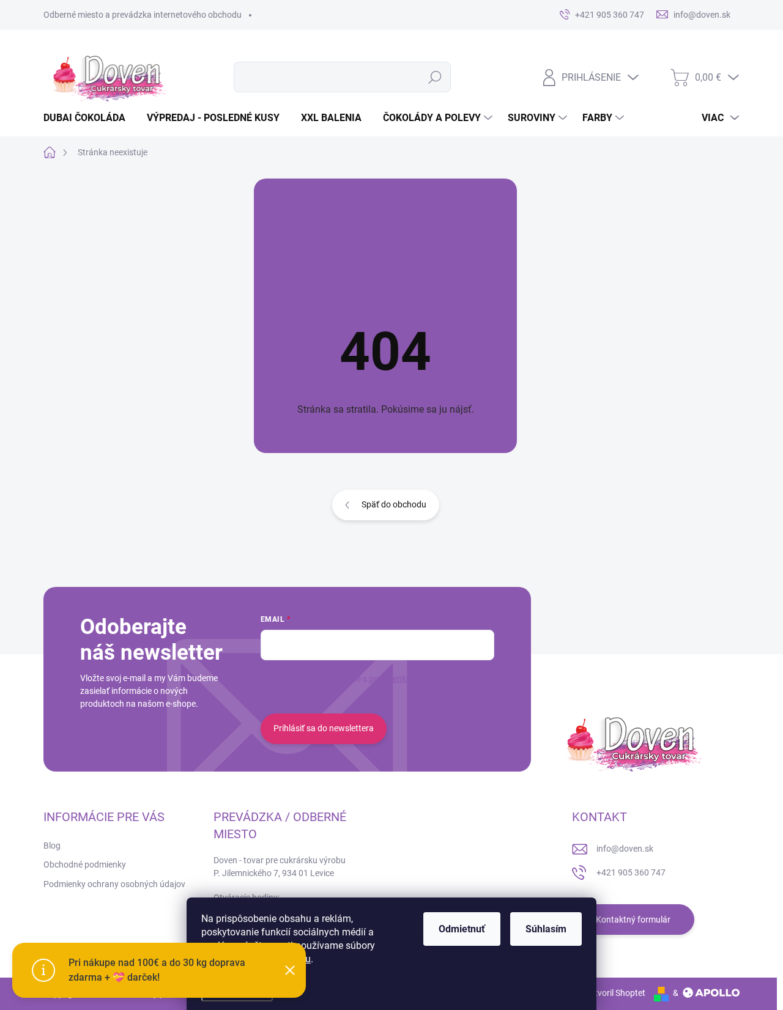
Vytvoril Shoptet (615, 993)
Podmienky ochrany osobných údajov (114, 884)
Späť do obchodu (394, 504)
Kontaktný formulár (633, 919)
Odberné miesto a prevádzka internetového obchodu (142, 15)
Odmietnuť (462, 929)
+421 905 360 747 (631, 872)
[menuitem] (89, 118)
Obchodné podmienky (84, 864)
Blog (52, 845)
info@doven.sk (624, 848)
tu (306, 959)
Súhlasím (545, 929)
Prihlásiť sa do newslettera (323, 728)
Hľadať (435, 77)
